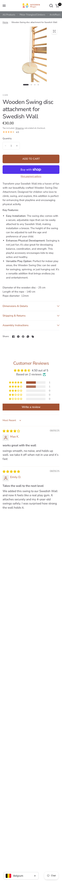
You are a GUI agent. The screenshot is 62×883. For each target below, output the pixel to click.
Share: (6, 336)
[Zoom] (54, 31)
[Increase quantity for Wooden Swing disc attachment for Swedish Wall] (17, 145)
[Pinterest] (23, 337)
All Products (9, 14)
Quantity (7, 138)
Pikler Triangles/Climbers (32, 14)
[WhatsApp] (28, 337)
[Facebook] (13, 337)
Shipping (19, 128)
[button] (16, 382)
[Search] (51, 5)
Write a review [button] (31, 407)
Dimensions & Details (15, 306)
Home (5, 22)
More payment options (31, 176)
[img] (11, 431)
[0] (56, 5)
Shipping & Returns (14, 315)
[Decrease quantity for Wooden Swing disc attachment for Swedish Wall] (5, 145)
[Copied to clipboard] (33, 337)
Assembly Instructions (15, 325)
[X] (18, 337)
